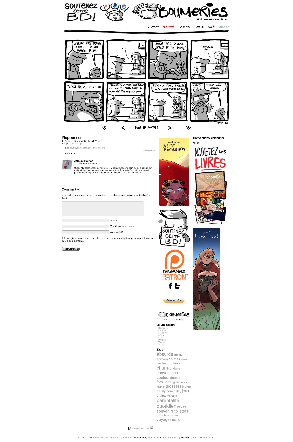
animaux (162, 359)
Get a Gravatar (127, 226)
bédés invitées (168, 363)
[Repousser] (146, 123)
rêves (182, 406)
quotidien (92, 148)
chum (162, 368)
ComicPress (171, 437)
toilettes (101, 148)
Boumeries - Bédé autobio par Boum (112, 437)
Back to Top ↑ (207, 437)
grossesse (175, 386)
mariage (172, 395)
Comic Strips (76, 143)
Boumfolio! (163, 328)
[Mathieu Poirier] (67, 165)
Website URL (117, 232)
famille (162, 382)
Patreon (162, 340)
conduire (174, 368)
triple (167, 416)
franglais (173, 382)
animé (174, 359)
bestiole (183, 359)
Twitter (161, 344)
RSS (195, 437)
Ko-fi (160, 337)
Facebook (163, 330)
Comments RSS (148, 151)
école (176, 420)
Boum (67, 141)
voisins (174, 415)
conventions (167, 373)
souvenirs (165, 411)
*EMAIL (122, 226)
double (73, 148)
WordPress (154, 437)
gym (187, 386)
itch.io (161, 335)
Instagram (163, 333)
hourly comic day (169, 391)
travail (161, 415)
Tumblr (161, 342)
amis (178, 354)
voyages (164, 419)
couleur (163, 377)
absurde (165, 354)
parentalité (82, 148)
